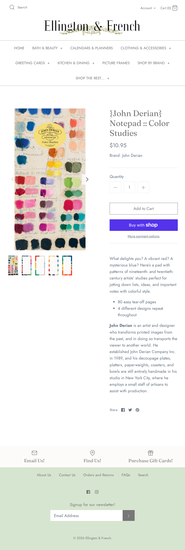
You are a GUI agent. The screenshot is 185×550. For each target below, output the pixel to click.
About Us (44, 475)
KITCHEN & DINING (76, 63)
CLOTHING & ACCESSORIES (146, 48)
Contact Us (67, 475)
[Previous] (12, 179)
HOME (19, 48)
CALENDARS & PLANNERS (91, 48)
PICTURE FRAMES (116, 63)
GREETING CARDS (32, 63)
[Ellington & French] (92, 28)
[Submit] (129, 515)
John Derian (132, 155)
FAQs (126, 475)
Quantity (117, 176)
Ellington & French (98, 538)
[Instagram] (97, 492)
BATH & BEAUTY (47, 48)
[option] (49, 179)
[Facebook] (88, 492)
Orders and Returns (98, 475)
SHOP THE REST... (92, 78)
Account (146, 8)
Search (143, 475)
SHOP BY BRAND (154, 63)
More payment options (143, 236)
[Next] (87, 179)
